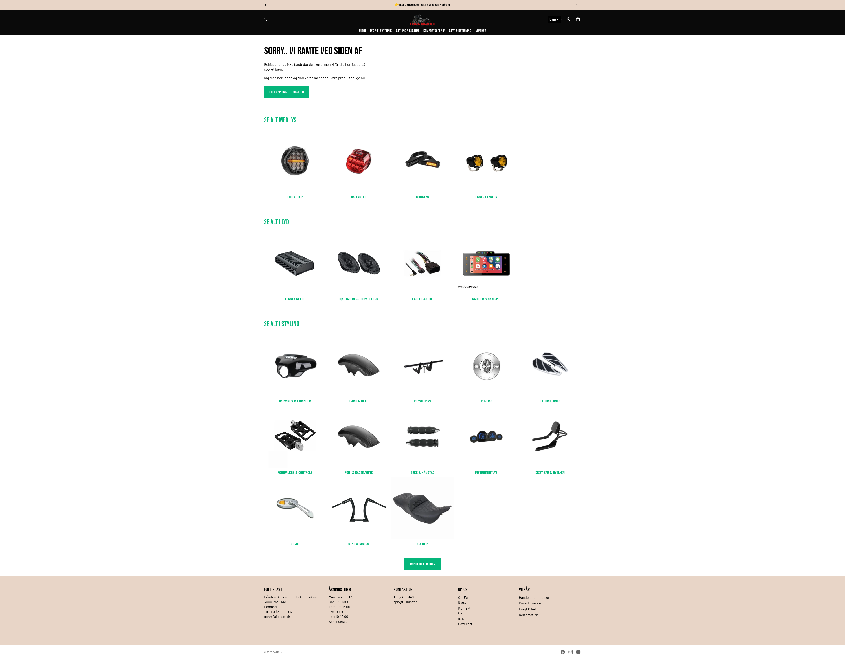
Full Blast (278, 652)
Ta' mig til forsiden (422, 564)
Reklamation (528, 615)
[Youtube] (578, 652)
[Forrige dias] (265, 5)
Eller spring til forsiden (286, 91)
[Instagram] (570, 652)
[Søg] (265, 19)
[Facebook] (563, 652)
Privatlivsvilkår (530, 603)
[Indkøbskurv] (578, 19)
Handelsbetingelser (534, 597)
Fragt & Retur (529, 609)
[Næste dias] (576, 5)
